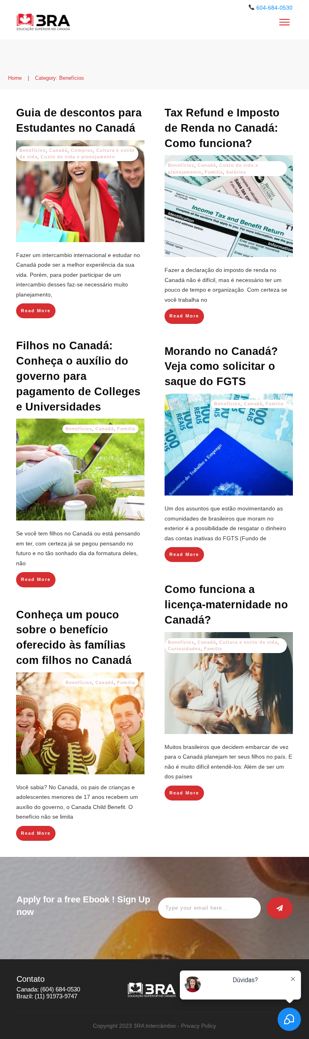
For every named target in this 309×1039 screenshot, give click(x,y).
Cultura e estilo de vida (248, 642)
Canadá (58, 150)
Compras (82, 150)
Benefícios (32, 150)
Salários (236, 172)
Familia (214, 172)
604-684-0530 (274, 7)
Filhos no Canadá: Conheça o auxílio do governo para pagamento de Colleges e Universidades (78, 376)
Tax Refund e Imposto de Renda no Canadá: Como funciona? (222, 128)
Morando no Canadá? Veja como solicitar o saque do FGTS (221, 366)
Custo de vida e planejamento (78, 156)
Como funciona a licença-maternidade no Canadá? (226, 604)
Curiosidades (184, 648)
